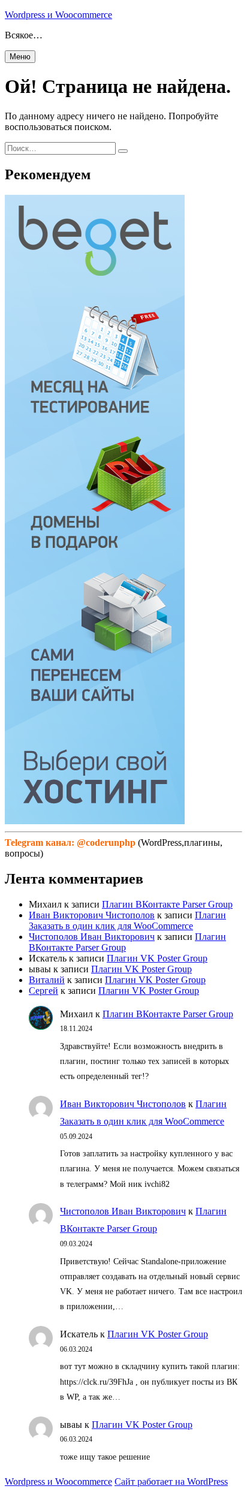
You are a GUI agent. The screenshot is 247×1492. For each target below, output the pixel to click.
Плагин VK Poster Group (157, 958)
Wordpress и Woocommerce (58, 15)
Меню (20, 56)
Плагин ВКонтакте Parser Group (167, 904)
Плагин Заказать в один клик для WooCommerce (127, 920)
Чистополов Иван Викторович (92, 937)
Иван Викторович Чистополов (92, 915)
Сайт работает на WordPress (171, 1481)
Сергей (43, 990)
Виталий (47, 980)
